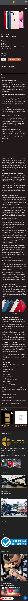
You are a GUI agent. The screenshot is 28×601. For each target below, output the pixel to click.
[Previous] (1, 420)
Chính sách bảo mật (5, 496)
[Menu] (2, 2)
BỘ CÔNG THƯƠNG (5, 535)
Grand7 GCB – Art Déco (5, 425)
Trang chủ (3, 34)
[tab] (14, 74)
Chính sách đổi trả (5, 498)
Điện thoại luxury (9, 34)
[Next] (27, 420)
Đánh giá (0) (3, 77)
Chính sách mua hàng (5, 491)
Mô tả (2, 74)
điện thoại (15, 82)
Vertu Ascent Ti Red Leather (20, 425)
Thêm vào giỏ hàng (14, 59)
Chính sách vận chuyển (6, 493)
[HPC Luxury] (14, 2)
